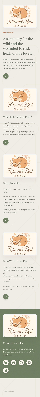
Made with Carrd (8, 391)
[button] (6, 76)
